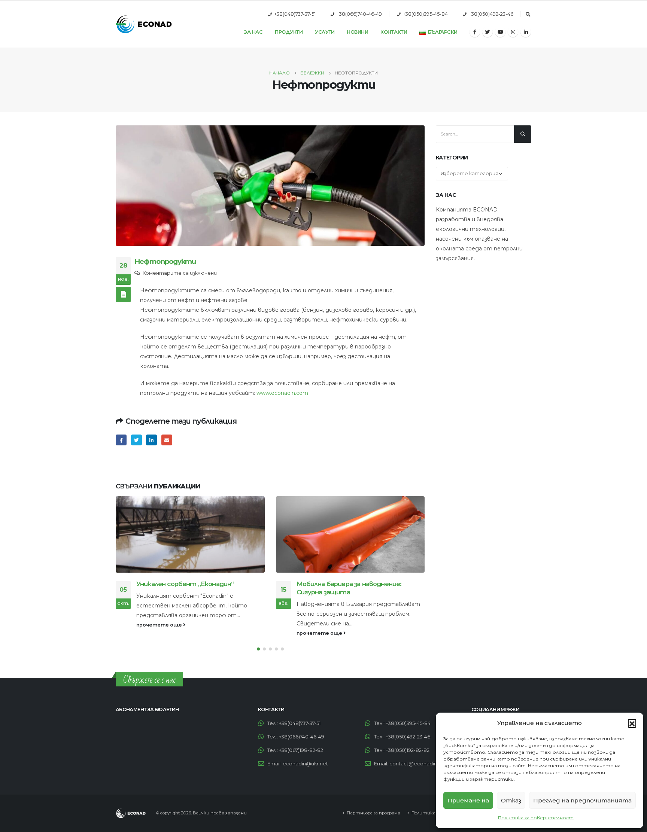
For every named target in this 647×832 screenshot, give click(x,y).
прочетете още (160, 633)
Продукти (289, 32)
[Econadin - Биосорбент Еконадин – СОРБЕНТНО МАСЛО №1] (144, 24)
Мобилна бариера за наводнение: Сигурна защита (189, 588)
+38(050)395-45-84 (425, 14)
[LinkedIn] (525, 32)
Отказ (511, 800)
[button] (632, 723)
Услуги (324, 32)
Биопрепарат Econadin (333, 584)
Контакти (393, 32)
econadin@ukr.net (305, 764)
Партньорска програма (373, 813)
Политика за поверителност (536, 817)
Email (166, 440)
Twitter (136, 440)
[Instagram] (513, 32)
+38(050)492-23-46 (491, 14)
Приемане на (468, 800)
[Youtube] (500, 32)
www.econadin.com (282, 393)
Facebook (121, 440)
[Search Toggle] (528, 14)
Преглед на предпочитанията (582, 800)
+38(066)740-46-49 (359, 14)
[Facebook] (475, 32)
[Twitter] (487, 32)
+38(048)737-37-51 (295, 14)
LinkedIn (151, 440)
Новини (357, 32)
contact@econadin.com (419, 764)
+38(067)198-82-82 (301, 750)
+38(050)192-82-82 (407, 750)
